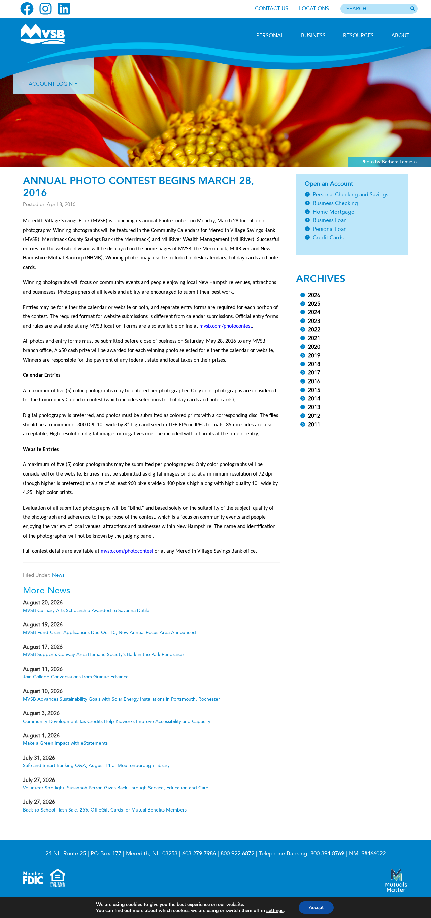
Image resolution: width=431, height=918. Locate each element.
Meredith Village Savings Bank (56, 34)
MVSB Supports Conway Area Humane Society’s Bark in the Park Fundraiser (103, 654)
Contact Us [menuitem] (271, 8)
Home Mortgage (333, 212)
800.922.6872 (237, 853)
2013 (314, 407)
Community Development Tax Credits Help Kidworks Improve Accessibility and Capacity (116, 721)
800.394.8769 (327, 853)
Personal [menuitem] (270, 35)
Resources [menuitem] (358, 35)
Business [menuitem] (313, 35)
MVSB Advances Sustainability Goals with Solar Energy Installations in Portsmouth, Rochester (121, 699)
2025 (314, 304)
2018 (314, 364)
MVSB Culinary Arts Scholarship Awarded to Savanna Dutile (86, 610)
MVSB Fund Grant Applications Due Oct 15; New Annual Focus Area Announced (109, 632)
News (58, 575)
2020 (314, 347)
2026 (314, 295)
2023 (314, 321)
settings (275, 911)
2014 (314, 398)
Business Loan (330, 220)
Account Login (51, 84)
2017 (314, 372)
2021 (314, 338)
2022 (314, 329)
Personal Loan (330, 229)
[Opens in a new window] (27, 9)
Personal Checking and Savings (350, 194)
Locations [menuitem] (314, 8)
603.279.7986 (199, 853)
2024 (314, 312)
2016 (314, 381)
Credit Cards (328, 237)
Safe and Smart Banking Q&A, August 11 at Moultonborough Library (96, 765)
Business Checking (335, 203)
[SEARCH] (412, 9)
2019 (314, 355)
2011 (314, 424)
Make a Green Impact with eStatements (65, 743)
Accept (316, 907)
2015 (314, 390)
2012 (314, 415)
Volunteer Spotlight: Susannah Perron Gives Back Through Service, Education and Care (115, 788)
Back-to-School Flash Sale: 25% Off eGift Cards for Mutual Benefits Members (105, 810)
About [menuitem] (400, 35)
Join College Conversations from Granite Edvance (76, 677)
